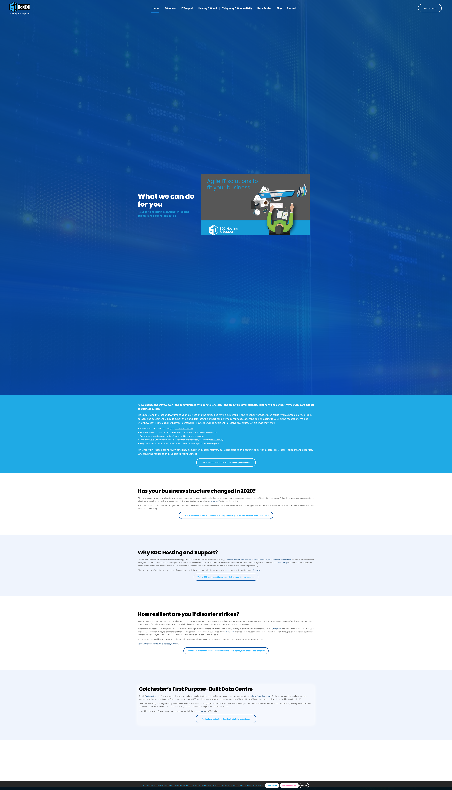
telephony (277, 629)
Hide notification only (289, 785)
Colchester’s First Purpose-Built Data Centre (196, 689)
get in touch (200, 711)
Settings (304, 785)
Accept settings (272, 785)
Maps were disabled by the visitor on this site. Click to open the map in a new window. (229, 766)
